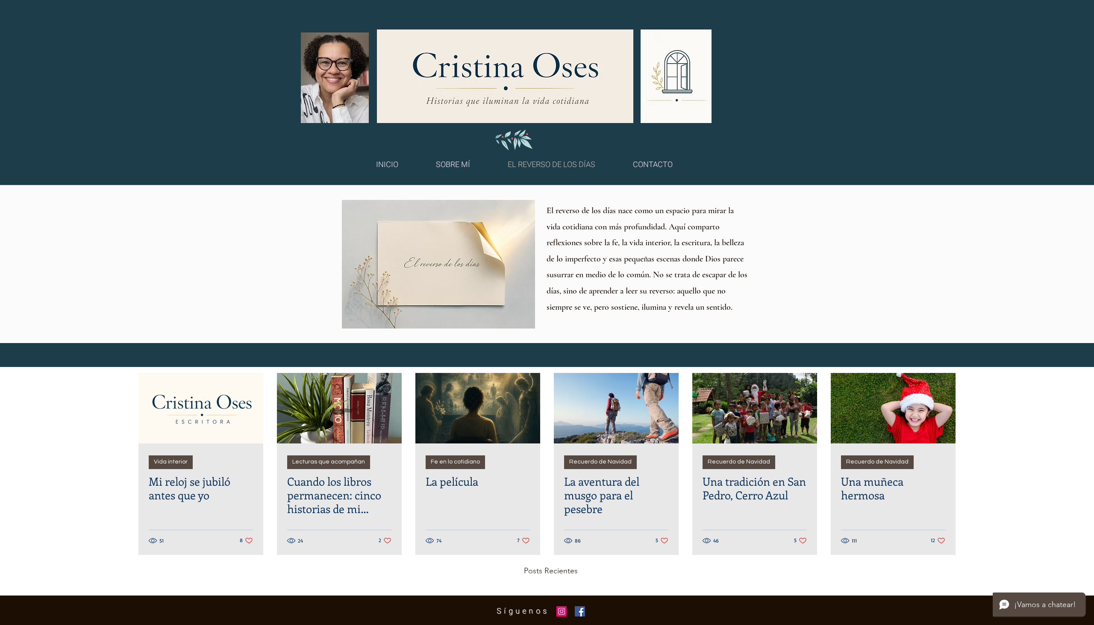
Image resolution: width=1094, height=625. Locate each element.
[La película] (477, 408)
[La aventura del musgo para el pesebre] (616, 408)
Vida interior (171, 462)
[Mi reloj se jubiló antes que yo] (200, 408)
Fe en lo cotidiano (455, 462)
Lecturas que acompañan (328, 462)
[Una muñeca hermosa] (893, 408)
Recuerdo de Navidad (600, 462)
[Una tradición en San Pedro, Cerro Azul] (754, 408)
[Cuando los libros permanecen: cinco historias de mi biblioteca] (339, 408)
